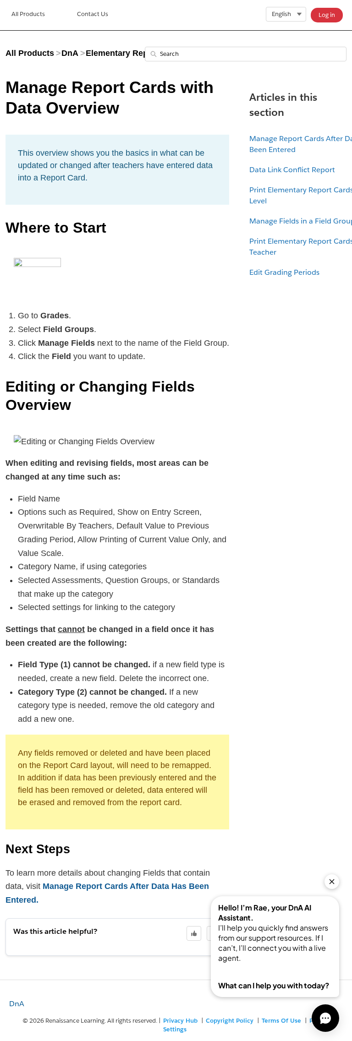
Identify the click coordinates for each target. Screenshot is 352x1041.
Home (28, 15)
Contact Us (92, 14)
